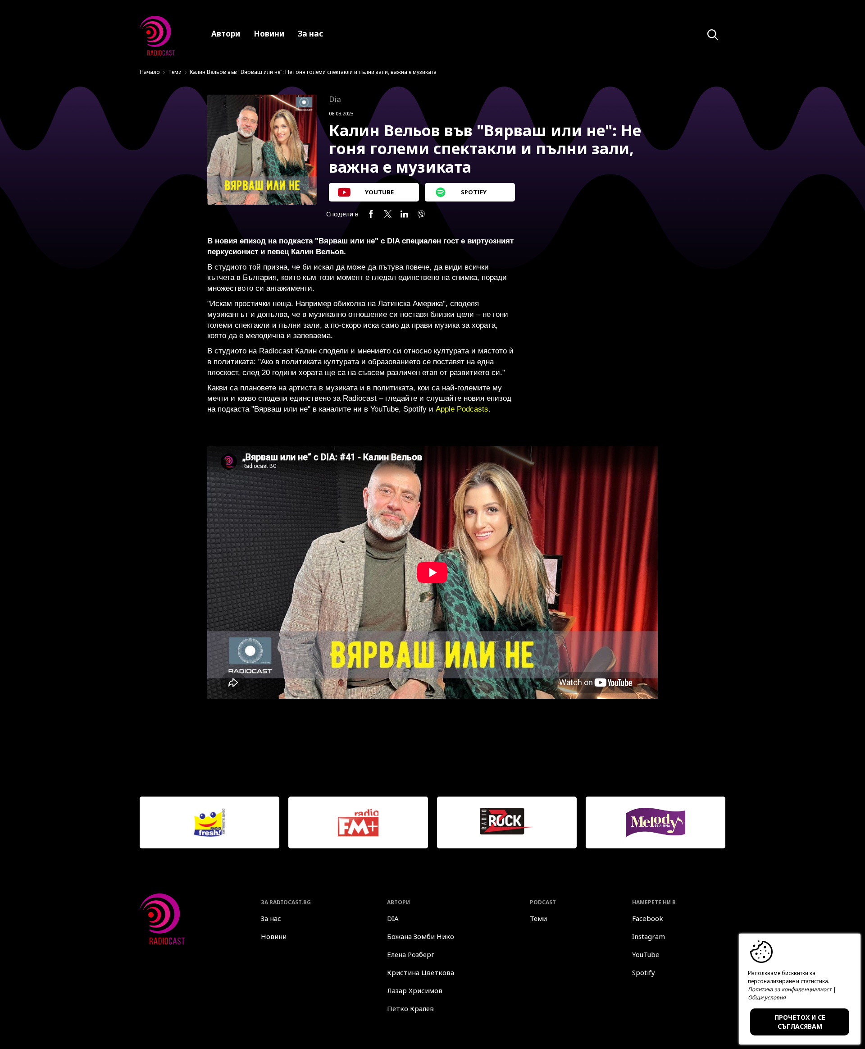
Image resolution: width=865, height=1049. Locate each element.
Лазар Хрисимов (414, 990)
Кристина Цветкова (420, 972)
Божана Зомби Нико (420, 936)
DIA (393, 918)
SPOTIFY (474, 192)
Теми (175, 72)
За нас (271, 918)
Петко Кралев (410, 1008)
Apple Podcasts (462, 409)
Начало (150, 72)
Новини (274, 936)
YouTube (646, 954)
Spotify (643, 972)
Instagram (648, 936)
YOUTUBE (379, 192)
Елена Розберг (410, 954)
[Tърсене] (713, 35)
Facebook (647, 918)
